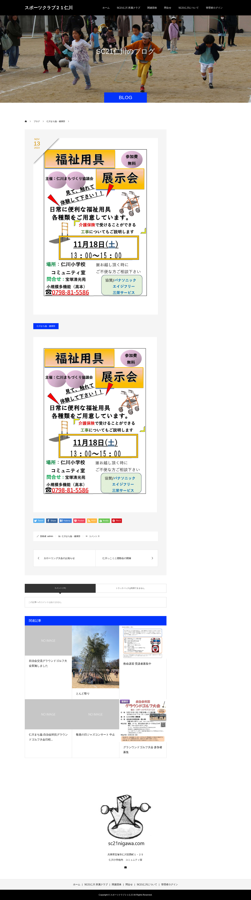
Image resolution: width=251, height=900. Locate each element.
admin (50, 536)
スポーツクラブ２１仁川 (49, 7)
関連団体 (152, 7)
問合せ (167, 7)
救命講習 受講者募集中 (137, 663)
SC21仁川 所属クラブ (128, 7)
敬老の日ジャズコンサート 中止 (95, 734)
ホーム (106, 7)
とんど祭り (83, 693)
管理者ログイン (214, 7)
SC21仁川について (188, 7)
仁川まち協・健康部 (46, 326)
